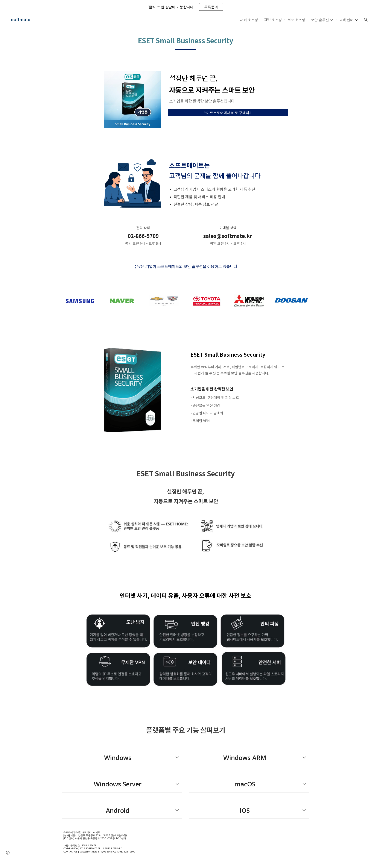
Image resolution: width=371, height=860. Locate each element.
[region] (185, 7)
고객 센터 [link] (346, 19)
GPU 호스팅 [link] (273, 19)
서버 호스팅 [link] (249, 19)
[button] (366, 20)
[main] (185, 42)
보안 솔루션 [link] (320, 19)
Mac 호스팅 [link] (296, 19)
